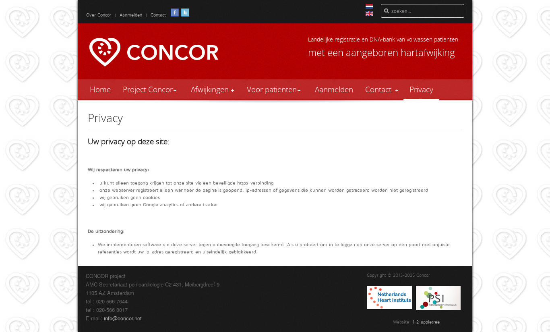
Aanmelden (132, 15)
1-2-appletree (426, 322)
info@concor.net (123, 318)
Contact (157, 15)
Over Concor (98, 15)
